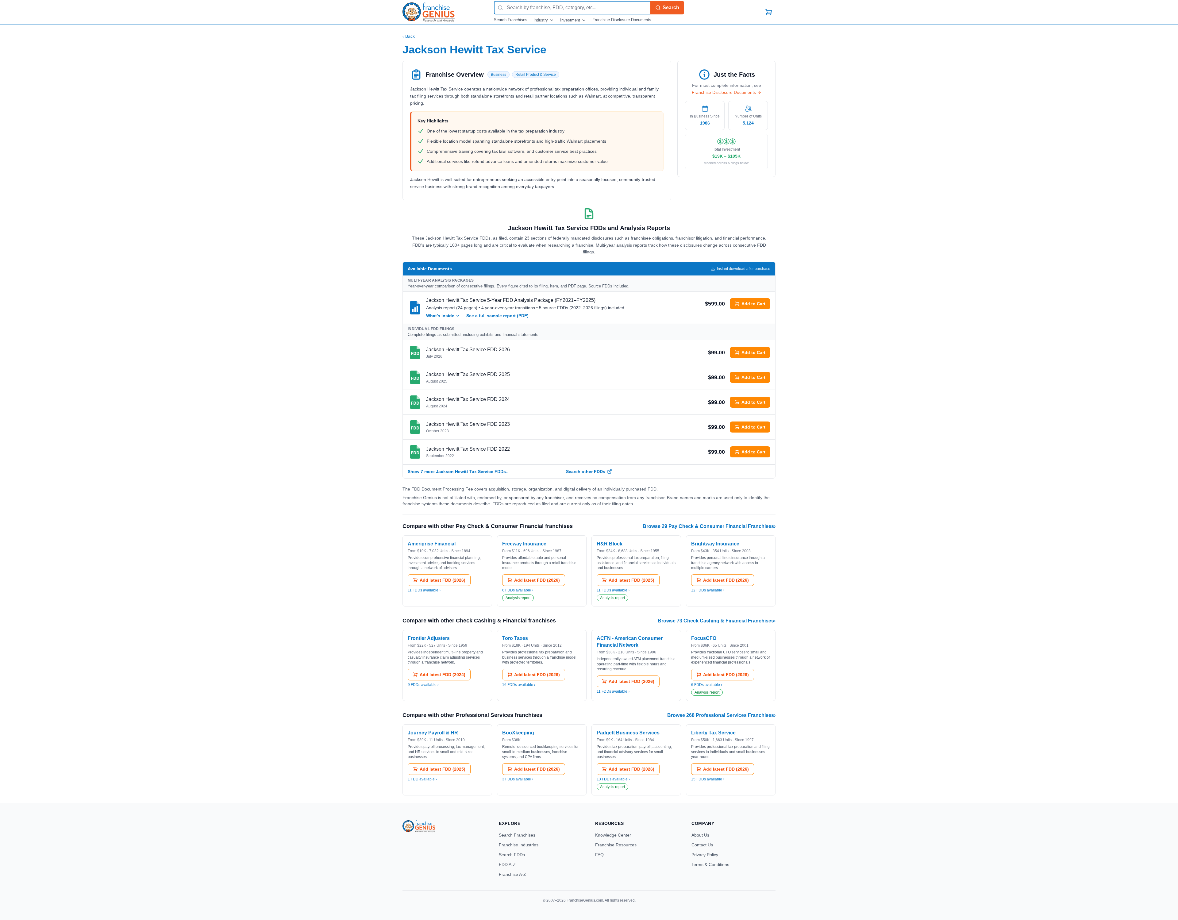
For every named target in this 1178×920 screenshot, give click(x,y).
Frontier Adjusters (429, 638)
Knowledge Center (613, 835)
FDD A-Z (507, 864)
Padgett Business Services (628, 732)
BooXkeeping (518, 732)
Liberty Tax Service (713, 732)
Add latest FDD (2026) (442, 580)
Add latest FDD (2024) (442, 674)
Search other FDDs (585, 471)
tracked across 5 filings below (726, 163)
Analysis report (518, 598)
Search (671, 7)
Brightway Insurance (715, 543)
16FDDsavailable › (518, 685)
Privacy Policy (704, 854)
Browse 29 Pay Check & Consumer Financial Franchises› (709, 526)
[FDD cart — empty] (769, 12)
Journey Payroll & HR (433, 732)
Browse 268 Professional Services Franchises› (721, 715)
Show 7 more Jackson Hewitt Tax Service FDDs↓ (458, 471)
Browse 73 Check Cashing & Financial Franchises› (717, 620)
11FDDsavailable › (424, 590)
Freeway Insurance (524, 543)
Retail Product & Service (535, 74)
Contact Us (702, 844)
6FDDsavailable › (517, 590)
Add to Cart (753, 303)
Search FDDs (512, 854)
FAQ (599, 854)
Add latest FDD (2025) (631, 580)
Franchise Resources (616, 844)
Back (408, 36)
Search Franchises (510, 19)
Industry (540, 20)
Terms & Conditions (710, 864)
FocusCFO (703, 638)
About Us (700, 835)
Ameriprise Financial (432, 543)
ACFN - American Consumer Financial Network (630, 642)
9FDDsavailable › (423, 685)
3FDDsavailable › (517, 779)
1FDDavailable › (422, 779)
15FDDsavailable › (707, 779)
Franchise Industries (518, 844)
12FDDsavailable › (707, 590)
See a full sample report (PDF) (497, 315)
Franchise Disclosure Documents (621, 19)
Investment (570, 20)
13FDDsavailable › (613, 779)
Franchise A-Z (512, 874)
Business (498, 74)
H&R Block (609, 543)
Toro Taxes (515, 638)
